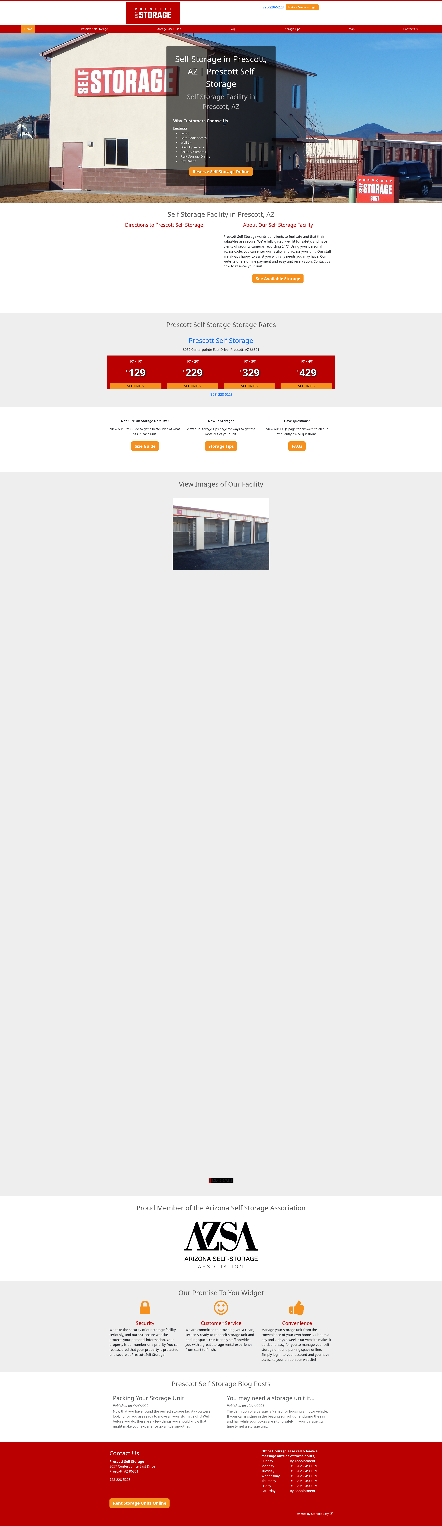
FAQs (297, 446)
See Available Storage (278, 278)
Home (28, 29)
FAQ (232, 29)
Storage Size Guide (168, 29)
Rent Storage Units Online (139, 1503)
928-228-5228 (273, 7)
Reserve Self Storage (94, 29)
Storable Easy (320, 1514)
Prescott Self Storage (221, 340)
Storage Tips (292, 29)
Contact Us (410, 29)
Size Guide (145, 446)
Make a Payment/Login (302, 7)
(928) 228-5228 (221, 394)
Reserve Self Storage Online (221, 171)
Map (352, 29)
